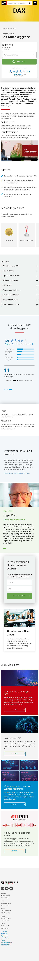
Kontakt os (4, 931)
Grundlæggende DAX (11, 266)
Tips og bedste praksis (11, 276)
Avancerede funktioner (12, 290)
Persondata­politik (5, 944)
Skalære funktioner (10, 280)
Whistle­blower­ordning (6, 942)
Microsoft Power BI (9, 28)
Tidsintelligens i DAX (11, 304)
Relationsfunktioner (11, 295)
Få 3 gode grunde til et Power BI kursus (17, 473)
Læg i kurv (21, 61)
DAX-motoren (8, 271)
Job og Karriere (5, 938)
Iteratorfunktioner (10, 300)
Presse (3, 940)
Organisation (4, 936)
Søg (30, 3)
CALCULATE (7, 285)
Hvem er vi (4, 933)
